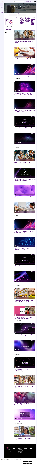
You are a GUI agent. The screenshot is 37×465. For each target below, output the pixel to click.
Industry (19, 13)
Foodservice (25, 61)
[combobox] (13, 15)
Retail (26, 61)
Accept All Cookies (28, 463)
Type (9, 13)
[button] (31, 1)
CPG (19, 61)
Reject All (28, 461)
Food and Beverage (21, 61)
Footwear (18, 147)
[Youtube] (35, 1)
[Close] (36, 461)
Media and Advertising (19, 371)
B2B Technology (18, 285)
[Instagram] (34, 1)
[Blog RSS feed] (5, 32)
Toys (17, 302)
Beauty (18, 61)
